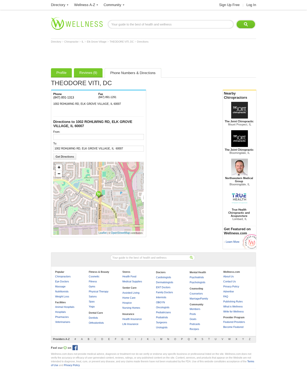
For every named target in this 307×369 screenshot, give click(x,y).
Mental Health (198, 272)
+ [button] (59, 167)
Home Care (129, 297)
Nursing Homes (131, 307)
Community (112, 5)
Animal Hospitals (64, 307)
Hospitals (60, 312)
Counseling (196, 288)
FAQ (225, 296)
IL (83, 41)
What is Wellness (233, 306)
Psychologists (197, 282)
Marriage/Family (199, 298)
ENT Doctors (163, 287)
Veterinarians (62, 322)
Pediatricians (163, 312)
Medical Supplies (132, 281)
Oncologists (162, 307)
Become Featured (233, 327)
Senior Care (129, 287)
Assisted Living (131, 292)
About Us (228, 276)
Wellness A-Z (84, 5)
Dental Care (96, 312)
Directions (142, 41)
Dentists (93, 317)
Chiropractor (71, 41)
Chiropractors (63, 276)
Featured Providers (234, 322)
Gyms (92, 286)
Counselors (196, 293)
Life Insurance (130, 324)
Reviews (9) (88, 73)
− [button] (59, 173)
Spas (92, 301)
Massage (60, 286)
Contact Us (229, 281)
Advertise (228, 291)
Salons (93, 296)
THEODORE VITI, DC (122, 41)
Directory (58, 5)
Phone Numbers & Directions (133, 73)
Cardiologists (163, 277)
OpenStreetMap (120, 232)
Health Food (129, 276)
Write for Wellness (233, 311)
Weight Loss (62, 296)
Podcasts (195, 324)
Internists (161, 297)
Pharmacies (62, 317)
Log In (251, 5)
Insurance (128, 314)
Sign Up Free (229, 5)
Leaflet (103, 232)
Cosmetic (94, 276)
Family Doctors (164, 292)
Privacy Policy (231, 286)
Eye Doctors (62, 281)
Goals (193, 319)
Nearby (235, 95)
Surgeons (161, 322)
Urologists (161, 327)
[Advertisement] (127, 54)
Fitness (93, 281)
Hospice (127, 302)
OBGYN (160, 302)
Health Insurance (132, 319)
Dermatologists (164, 282)
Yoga (92, 306)
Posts (193, 314)
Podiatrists (162, 317)
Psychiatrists (197, 277)
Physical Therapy (98, 291)
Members (195, 309)
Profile (61, 73)
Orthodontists (96, 322)
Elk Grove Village (97, 41)
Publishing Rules (233, 301)
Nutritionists (62, 291)
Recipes (194, 329)
